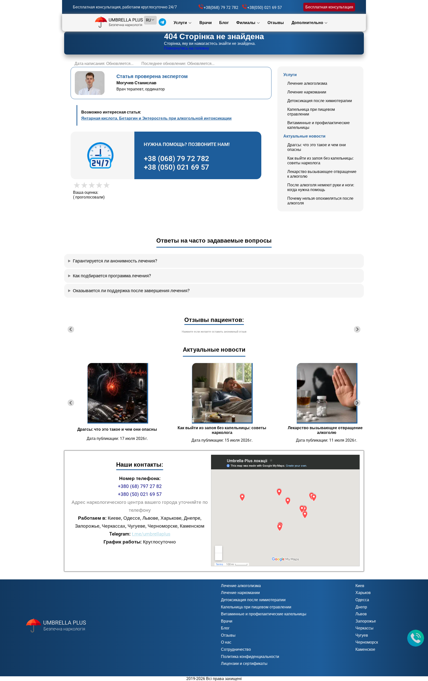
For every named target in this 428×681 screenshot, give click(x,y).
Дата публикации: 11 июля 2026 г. (326, 440)
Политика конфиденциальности (250, 656)
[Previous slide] (71, 329)
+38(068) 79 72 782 (221, 7)
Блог (224, 22)
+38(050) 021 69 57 (264, 7)
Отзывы (276, 22)
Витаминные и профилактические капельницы (263, 614)
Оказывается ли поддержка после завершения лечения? (131, 290)
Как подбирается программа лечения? (112, 275)
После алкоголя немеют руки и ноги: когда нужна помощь (320, 187)
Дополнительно (308, 22)
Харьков (363, 592)
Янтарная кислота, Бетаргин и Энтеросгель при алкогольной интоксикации (156, 118)
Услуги (181, 22)
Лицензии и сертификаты (244, 663)
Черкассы (364, 628)
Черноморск (366, 642)
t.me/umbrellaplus (151, 534)
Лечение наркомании (306, 92)
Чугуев (361, 635)
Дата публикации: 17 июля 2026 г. (117, 438)
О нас (226, 642)
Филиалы (246, 22)
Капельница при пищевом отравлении (256, 607)
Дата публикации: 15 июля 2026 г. (222, 440)
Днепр (361, 607)
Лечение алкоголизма (307, 83)
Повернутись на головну (186, 48)
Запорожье (365, 621)
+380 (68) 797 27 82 (140, 486)
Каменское (365, 649)
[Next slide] (357, 329)
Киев (359, 585)
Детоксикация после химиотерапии (319, 100)
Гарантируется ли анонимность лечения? (115, 260)
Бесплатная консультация (329, 7)
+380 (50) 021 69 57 (140, 494)
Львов (361, 614)
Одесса (362, 599)
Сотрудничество (236, 649)
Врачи (205, 22)
